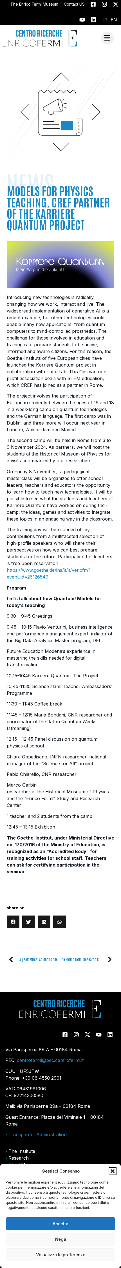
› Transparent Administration (36, 1134)
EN (114, 20)
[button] (112, 1171)
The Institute (21, 1151)
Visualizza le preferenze (60, 1254)
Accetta (60, 1223)
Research (18, 1158)
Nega (60, 1239)
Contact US (74, 4)
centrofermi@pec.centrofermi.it (50, 1060)
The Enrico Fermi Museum (34, 4)
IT (105, 20)
